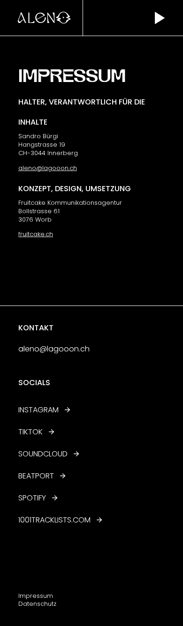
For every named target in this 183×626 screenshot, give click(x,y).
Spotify (32, 497)
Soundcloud (43, 453)
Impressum (35, 596)
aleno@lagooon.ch (47, 168)
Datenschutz (37, 604)
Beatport (36, 475)
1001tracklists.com (54, 519)
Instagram (38, 409)
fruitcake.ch (35, 234)
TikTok (30, 431)
